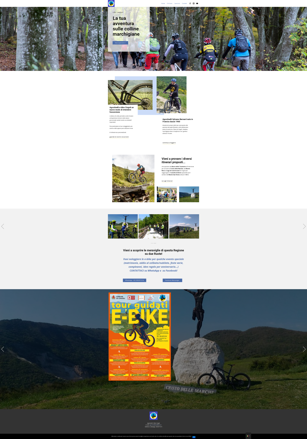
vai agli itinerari (167, 181)
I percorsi (177, 3)
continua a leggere (169, 143)
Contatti (184, 3)
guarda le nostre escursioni (119, 137)
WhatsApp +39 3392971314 (134, 280)
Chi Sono (169, 3)
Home (163, 3)
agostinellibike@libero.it (155, 425)
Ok (194, 437)
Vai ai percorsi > (120, 43)
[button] (2, 226)
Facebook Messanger (172, 280)
